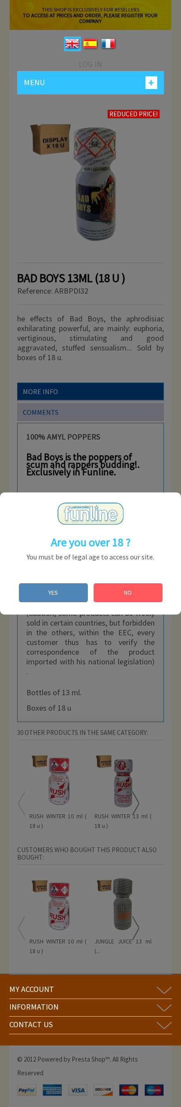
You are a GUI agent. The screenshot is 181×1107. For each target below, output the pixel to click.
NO (128, 592)
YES (53, 592)
